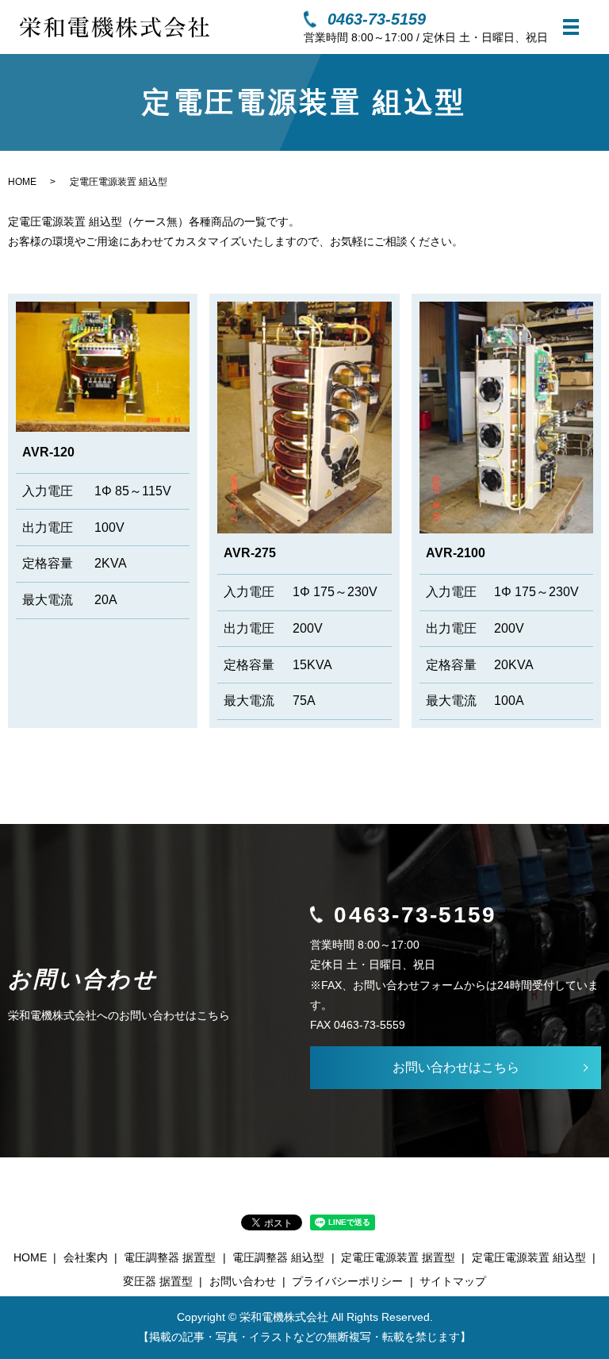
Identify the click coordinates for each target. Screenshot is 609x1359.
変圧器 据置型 (158, 1281)
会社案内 (85, 1257)
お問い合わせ (242, 1281)
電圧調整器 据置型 (170, 1257)
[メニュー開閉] (571, 27)
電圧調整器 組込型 (278, 1257)
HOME (22, 181)
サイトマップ (452, 1281)
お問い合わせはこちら (456, 1067)
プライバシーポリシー (347, 1281)
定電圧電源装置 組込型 (529, 1257)
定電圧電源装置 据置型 (398, 1257)
